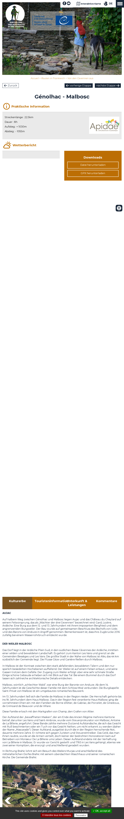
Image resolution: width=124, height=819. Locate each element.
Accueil (35, 78)
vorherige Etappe (80, 85)
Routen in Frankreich (53, 78)
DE (111, 3)
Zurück (12, 85)
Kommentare (106, 601)
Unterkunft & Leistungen (76, 603)
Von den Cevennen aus (80, 78)
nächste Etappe (106, 85)
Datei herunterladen (93, 164)
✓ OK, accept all (101, 811)
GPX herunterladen (93, 173)
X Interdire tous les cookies (56, 815)
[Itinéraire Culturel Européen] (52, 26)
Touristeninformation (48, 601)
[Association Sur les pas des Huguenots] (15, 26)
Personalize (81, 815)
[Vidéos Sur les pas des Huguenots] (68, 4)
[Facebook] (64, 4)
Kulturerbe (17, 601)
